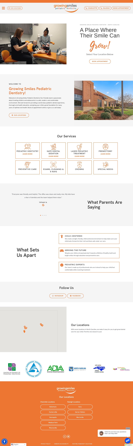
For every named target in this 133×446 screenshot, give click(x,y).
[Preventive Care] (27, 165)
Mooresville (53, 428)
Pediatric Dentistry (27, 151)
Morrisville (80, 417)
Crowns (79, 169)
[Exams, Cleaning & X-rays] (53, 165)
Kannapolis (53, 417)
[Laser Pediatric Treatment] (79, 146)
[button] (3, 8)
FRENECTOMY (105, 151)
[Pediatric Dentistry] (27, 146)
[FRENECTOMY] (105, 146)
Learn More (27, 154)
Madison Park (53, 422)
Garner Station (80, 412)
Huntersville (53, 412)
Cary (80, 407)
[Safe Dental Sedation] (53, 146)
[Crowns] (79, 165)
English (15, 444)
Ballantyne (52, 407)
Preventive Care (27, 169)
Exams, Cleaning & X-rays (53, 170)
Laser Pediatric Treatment (79, 152)
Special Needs (105, 169)
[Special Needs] (105, 165)
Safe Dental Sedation (53, 152)
